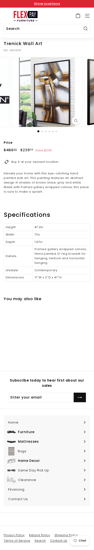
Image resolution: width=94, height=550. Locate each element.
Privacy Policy (14, 535)
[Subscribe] (80, 397)
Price (8, 142)
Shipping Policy (66, 535)
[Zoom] (76, 121)
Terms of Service (17, 540)
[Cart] (78, 15)
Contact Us (58, 540)
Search (40, 540)
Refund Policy (39, 535)
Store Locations (47, 4)
